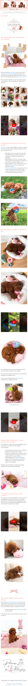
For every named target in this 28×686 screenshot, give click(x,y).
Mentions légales (18, 683)
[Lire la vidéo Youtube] (14, 125)
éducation (19, 378)
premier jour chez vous (21, 76)
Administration (9, 683)
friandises (17, 457)
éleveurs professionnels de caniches (12, 602)
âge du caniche (18, 609)
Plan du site (13, 683)
